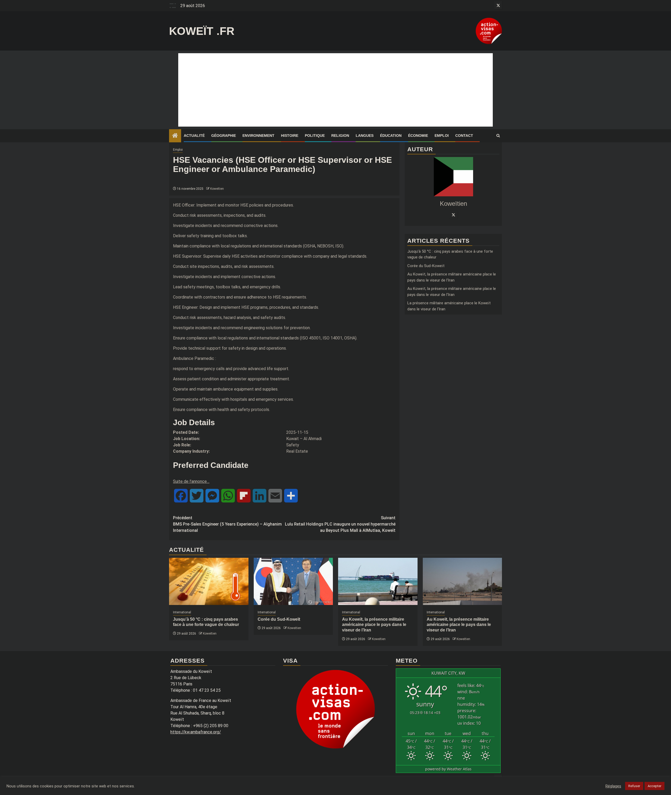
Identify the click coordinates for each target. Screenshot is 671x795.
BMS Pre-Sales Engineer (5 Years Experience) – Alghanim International (227, 524)
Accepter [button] (654, 786)
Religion (340, 135)
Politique (315, 135)
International (182, 612)
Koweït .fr (201, 31)
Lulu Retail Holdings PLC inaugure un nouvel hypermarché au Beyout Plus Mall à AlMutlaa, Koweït (340, 524)
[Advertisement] (335, 90)
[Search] (498, 136)
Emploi (442, 135)
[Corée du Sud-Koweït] (293, 581)
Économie (418, 135)
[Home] (175, 136)
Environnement (258, 135)
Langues (365, 135)
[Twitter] (453, 215)
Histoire (289, 135)
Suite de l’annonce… (191, 481)
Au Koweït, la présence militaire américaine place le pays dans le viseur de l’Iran (374, 624)
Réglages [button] (613, 786)
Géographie (223, 135)
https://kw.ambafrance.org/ (195, 731)
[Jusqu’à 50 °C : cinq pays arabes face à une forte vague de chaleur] (208, 581)
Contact (464, 135)
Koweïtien (217, 189)
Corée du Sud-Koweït (426, 265)
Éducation (391, 135)
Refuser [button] (634, 786)
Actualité (194, 135)
